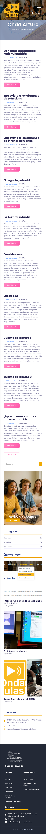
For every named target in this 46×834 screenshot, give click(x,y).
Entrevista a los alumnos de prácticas (21, 97)
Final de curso (14, 254)
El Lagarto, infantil (17, 180)
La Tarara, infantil (17, 217)
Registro (8, 783)
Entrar (37, 13)
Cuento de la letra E (17, 337)
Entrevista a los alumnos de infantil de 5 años (21, 139)
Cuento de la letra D (18, 377)
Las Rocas (11, 296)
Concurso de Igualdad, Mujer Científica (20, 52)
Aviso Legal (28, 779)
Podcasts (9, 787)
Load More (11, 455)
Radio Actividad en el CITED (19, 699)
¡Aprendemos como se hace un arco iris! (20, 418)
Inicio (7, 779)
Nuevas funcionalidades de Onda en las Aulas (23, 602)
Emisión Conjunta (13, 802)
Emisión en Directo (10, 797)
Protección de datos (29, 784)
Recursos (9, 792)
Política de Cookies (31, 789)
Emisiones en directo (15, 651)
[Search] (40, 464)
